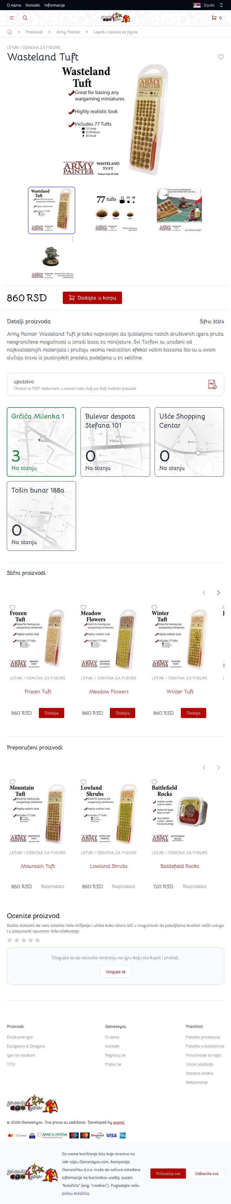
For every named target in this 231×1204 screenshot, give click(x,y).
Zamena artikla (199, 1073)
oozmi (118, 1122)
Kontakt (33, 5)
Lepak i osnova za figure (115, 31)
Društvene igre (20, 1037)
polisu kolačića (75, 1193)
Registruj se (115, 1055)
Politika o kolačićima (205, 1046)
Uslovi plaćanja (199, 1064)
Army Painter (68, 31)
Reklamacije (197, 1082)
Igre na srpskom (21, 1055)
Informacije (55, 5)
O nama (14, 5)
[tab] (51, 210)
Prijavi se (113, 1064)
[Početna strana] (9, 32)
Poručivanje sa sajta (203, 1055)
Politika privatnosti (203, 1037)
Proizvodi (34, 31)
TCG (11, 1064)
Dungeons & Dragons (26, 1046)
